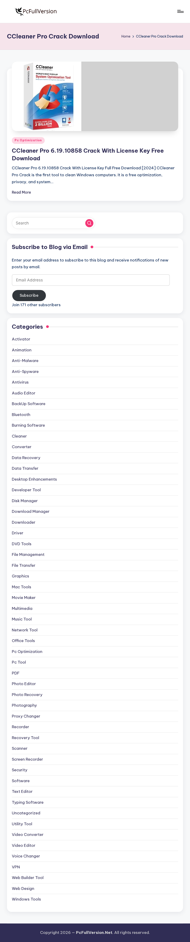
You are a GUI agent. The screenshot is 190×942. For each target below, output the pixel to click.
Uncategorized (26, 813)
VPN (16, 867)
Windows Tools (26, 899)
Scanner (20, 748)
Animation (22, 350)
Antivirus (20, 382)
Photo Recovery (27, 694)
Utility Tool (22, 823)
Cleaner (19, 436)
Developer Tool (26, 489)
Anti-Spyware (25, 371)
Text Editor (22, 791)
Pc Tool (19, 662)
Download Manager (31, 511)
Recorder (20, 726)
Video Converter (28, 834)
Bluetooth (21, 414)
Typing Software (28, 802)
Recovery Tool (25, 737)
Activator (21, 339)
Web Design (23, 888)
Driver (17, 533)
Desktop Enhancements (34, 479)
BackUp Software (28, 403)
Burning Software (28, 425)
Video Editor (23, 845)
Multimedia (22, 608)
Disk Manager (25, 500)
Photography (24, 705)
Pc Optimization (28, 140)
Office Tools (23, 640)
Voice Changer (26, 856)
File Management (28, 554)
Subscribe (29, 295)
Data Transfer (25, 468)
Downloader (23, 522)
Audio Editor (23, 393)
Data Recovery (26, 457)
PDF (15, 673)
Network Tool (25, 630)
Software (21, 780)
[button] (89, 223)
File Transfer (23, 565)
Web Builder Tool (28, 877)
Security (19, 769)
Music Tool (22, 619)
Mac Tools (21, 586)
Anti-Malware (25, 360)
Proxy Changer (26, 716)
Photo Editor (24, 683)
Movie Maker (24, 597)
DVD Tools (22, 543)
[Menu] (180, 11)
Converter (22, 446)
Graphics (20, 576)
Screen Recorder (27, 759)
